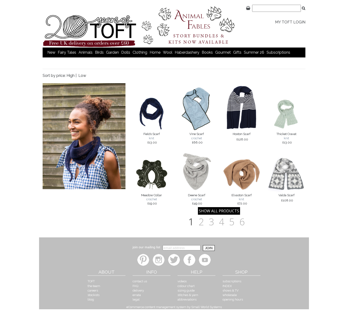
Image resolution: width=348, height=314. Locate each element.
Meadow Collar (151, 199)
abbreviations (187, 299)
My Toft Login (290, 22)
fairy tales (67, 52)
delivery (138, 290)
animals (86, 52)
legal (136, 299)
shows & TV (231, 290)
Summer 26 (254, 52)
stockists (93, 295)
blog (91, 299)
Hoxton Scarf (241, 136)
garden (112, 52)
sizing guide (186, 290)
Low (82, 75)
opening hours (233, 299)
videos (182, 281)
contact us (140, 281)
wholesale (230, 295)
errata (137, 295)
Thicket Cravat (286, 138)
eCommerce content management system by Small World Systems (174, 307)
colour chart (186, 286)
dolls (125, 52)
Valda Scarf (286, 197)
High (71, 75)
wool (167, 52)
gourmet (223, 52)
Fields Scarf (151, 138)
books (207, 52)
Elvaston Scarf (242, 199)
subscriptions (278, 52)
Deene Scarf (196, 199)
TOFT (91, 281)
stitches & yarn (188, 295)
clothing (140, 52)
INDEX (227, 286)
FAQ (135, 286)
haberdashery (187, 52)
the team (94, 286)
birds (99, 52)
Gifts (237, 52)
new (51, 52)
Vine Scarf (196, 138)
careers (93, 290)
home (155, 52)
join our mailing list (146, 247)
